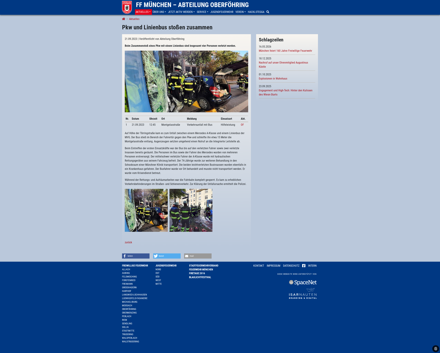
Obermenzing (129, 312)
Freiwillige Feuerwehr (135, 265)
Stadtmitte (128, 330)
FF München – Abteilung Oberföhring (192, 5)
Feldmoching (129, 276)
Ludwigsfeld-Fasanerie (134, 298)
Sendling (127, 323)
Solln (125, 327)
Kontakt (258, 265)
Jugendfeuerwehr (166, 265)
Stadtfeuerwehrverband (203, 265)
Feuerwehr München (201, 269)
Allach (126, 269)
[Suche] (268, 12)
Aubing (126, 273)
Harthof (126, 291)
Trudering (127, 334)
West (158, 280)
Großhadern (129, 287)
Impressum (273, 265)
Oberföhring (129, 309)
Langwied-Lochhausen (134, 294)
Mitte (159, 283)
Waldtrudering (130, 341)
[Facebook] (304, 266)
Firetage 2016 (197, 273)
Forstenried (128, 280)
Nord (158, 269)
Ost (157, 273)
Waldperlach (129, 338)
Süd (158, 276)
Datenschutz (291, 265)
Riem (124, 319)
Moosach (127, 305)
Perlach (126, 316)
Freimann (127, 283)
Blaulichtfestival (200, 277)
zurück (128, 242)
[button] (143, 12)
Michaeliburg (129, 301)
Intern (312, 265)
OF (242, 124)
